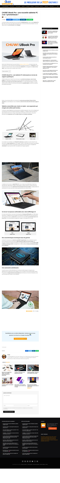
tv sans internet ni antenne (49, 439)
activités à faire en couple (45, 438)
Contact (46, 464)
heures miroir (46, 440)
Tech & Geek (18, 6)
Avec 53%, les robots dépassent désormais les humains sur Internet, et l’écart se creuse (50, 71)
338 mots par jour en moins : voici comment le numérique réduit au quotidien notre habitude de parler (50, 77)
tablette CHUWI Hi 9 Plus (24, 64)
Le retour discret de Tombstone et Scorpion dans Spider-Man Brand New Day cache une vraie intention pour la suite (11, 437)
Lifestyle (32, 6)
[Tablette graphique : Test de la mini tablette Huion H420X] (33, 368)
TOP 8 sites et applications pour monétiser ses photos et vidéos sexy (10, 454)
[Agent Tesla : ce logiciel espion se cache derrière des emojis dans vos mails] (44, 32)
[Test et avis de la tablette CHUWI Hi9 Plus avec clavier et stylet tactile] (33, 380)
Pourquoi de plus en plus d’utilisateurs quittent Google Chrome (50, 50)
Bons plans (52, 6)
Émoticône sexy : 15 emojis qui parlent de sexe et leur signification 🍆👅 (11, 451)
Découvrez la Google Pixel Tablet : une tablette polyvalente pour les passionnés (6, 374)
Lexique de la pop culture (49, 436)
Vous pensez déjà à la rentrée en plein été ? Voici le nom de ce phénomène (11, 430)
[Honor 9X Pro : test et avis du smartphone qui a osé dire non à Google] (20, 380)
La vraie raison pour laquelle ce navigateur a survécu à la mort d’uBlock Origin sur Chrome (53, 37)
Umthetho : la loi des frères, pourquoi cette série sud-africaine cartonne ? (11, 433)
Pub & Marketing (5, 6)
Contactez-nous (52, 428)
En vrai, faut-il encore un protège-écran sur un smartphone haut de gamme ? (50, 64)
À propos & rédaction (24, 464)
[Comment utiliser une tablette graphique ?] (7, 380)
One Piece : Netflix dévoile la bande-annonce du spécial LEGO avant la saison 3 (10, 440)
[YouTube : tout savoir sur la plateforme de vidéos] (20, 368)
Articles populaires (30, 464)
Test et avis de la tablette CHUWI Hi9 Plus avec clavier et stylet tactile (33, 385)
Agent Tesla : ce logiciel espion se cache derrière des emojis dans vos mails (53, 32)
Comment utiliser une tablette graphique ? (7, 385)
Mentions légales (42, 464)
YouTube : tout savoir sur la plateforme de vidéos (20, 373)
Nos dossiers (43, 436)
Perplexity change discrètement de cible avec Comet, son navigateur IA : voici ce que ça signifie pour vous (50, 67)
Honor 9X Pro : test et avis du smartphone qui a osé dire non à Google (20, 385)
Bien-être (46, 6)
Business (41, 6)
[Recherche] (57, 6)
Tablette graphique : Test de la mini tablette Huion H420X (33, 373)
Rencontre (37, 6)
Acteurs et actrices (53, 437)
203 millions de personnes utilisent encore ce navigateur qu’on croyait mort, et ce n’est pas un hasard (53, 42)
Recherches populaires (36, 464)
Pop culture (12, 6)
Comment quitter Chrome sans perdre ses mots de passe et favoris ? (49, 58)
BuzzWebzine (4, 8)
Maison (23, 6)
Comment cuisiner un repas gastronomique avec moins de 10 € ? (11, 427)
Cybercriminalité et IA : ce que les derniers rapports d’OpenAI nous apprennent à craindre (50, 61)
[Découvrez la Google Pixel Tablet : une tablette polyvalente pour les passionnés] (7, 368)
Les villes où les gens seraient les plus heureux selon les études (10, 448)
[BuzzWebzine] (8, 2)
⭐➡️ (20, 338)
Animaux (27, 6)
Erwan (9, 354)
